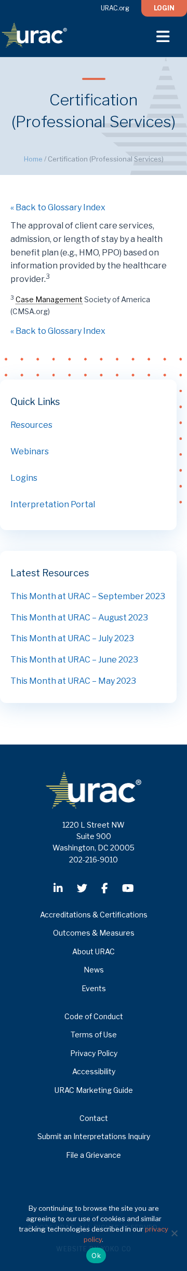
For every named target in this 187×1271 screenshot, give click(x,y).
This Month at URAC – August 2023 (79, 618)
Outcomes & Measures (94, 932)
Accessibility (93, 1071)
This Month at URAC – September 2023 (87, 596)
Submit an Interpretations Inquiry (93, 1136)
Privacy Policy (93, 1053)
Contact (93, 1118)
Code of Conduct (93, 1016)
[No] (174, 1233)
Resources (31, 425)
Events (94, 988)
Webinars (29, 451)
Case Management (49, 299)
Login (164, 8)
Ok (96, 1255)
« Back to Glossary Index (57, 207)
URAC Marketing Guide (94, 1090)
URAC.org (115, 8)
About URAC (93, 951)
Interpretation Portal (52, 504)
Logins (23, 478)
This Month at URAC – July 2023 (72, 638)
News (94, 969)
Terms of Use (94, 1034)
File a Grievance (93, 1155)
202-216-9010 (93, 859)
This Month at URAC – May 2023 (73, 681)
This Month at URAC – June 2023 (74, 660)
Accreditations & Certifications (94, 914)
